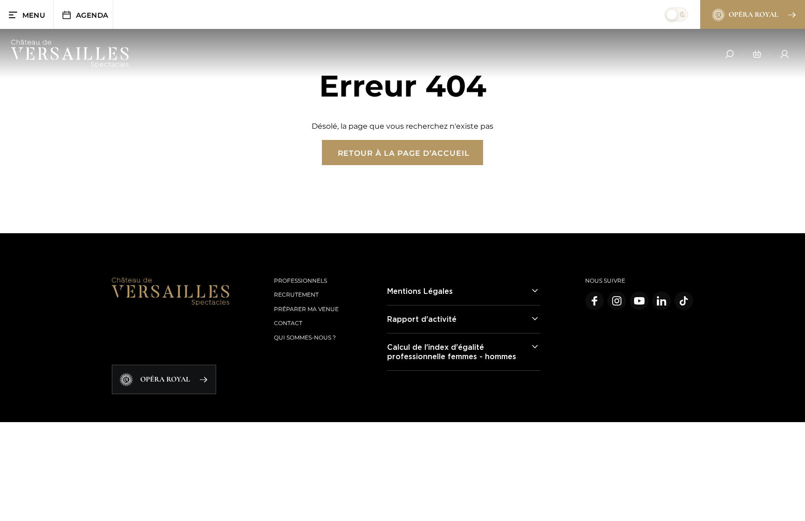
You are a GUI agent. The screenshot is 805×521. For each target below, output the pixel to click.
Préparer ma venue (306, 309)
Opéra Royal (753, 14)
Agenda (92, 15)
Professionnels (300, 280)
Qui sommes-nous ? (305, 337)
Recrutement (296, 294)
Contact (288, 323)
